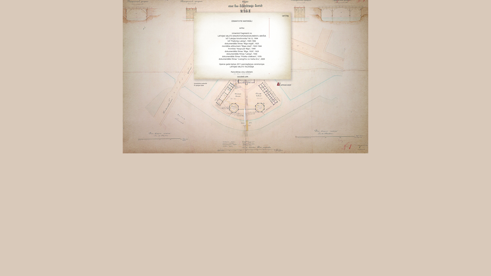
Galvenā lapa (242, 77)
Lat (283, 15)
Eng (286, 15)
